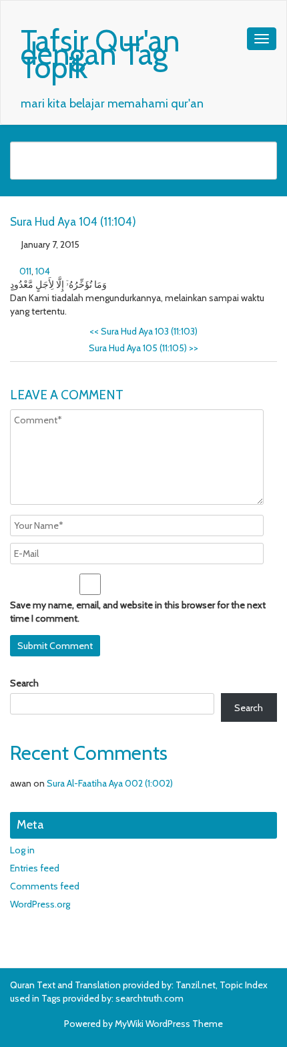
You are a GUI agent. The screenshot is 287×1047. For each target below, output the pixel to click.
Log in (22, 850)
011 (25, 271)
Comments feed (44, 886)
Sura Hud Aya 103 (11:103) (143, 331)
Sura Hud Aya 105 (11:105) (143, 348)
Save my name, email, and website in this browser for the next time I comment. (138, 611)
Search (24, 683)
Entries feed (34, 868)
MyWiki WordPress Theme (169, 1024)
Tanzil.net (196, 985)
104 (42, 271)
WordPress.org (40, 904)
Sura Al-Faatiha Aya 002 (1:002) (110, 783)
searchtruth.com (149, 998)
